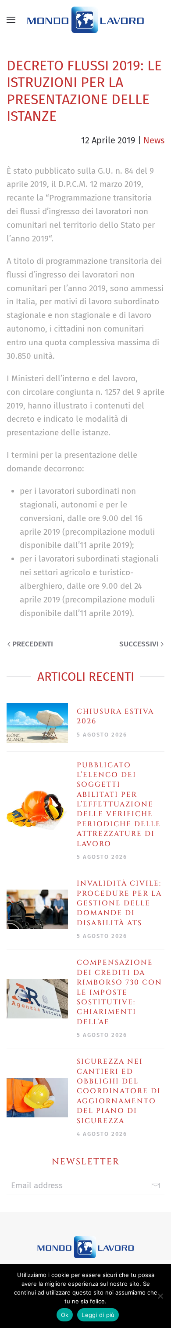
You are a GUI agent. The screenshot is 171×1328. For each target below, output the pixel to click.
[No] (160, 1296)
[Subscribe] (155, 1185)
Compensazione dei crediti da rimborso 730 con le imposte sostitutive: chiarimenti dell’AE (119, 992)
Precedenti (32, 644)
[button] (11, 20)
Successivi (139, 644)
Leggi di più (98, 1314)
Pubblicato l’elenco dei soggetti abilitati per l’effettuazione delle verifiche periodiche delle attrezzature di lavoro (119, 804)
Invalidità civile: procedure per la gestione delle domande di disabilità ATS (119, 903)
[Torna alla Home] (85, 20)
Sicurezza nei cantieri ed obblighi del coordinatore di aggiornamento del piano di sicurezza (119, 1091)
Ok (65, 1314)
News (153, 140)
